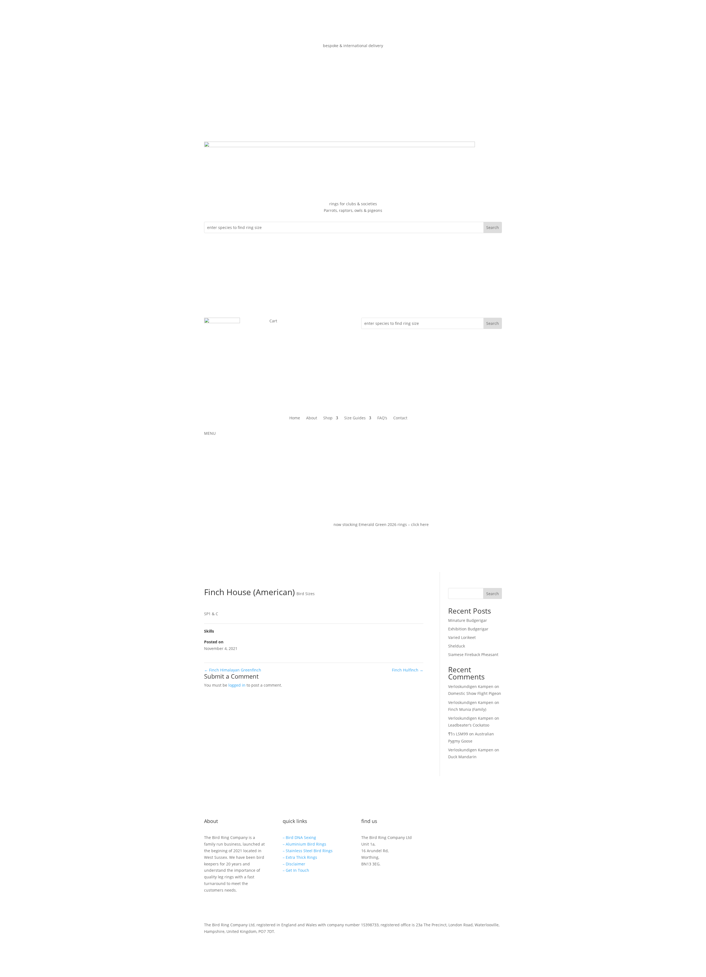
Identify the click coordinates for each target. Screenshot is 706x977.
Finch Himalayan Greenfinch (232, 670)
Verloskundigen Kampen (470, 686)
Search (492, 593)
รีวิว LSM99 (458, 733)
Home (294, 418)
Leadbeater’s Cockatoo (468, 725)
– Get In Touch (296, 870)
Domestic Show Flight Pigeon (474, 693)
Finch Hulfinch (407, 670)
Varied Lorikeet (462, 637)
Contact (400, 418)
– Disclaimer (294, 864)
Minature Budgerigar (467, 620)
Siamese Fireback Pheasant (473, 654)
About (311, 418)
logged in (236, 685)
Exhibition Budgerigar (468, 628)
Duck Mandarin (462, 756)
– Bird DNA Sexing (299, 837)
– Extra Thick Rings (300, 857)
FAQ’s (382, 418)
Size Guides (355, 418)
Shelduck (456, 646)
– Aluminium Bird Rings (304, 844)
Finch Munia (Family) (467, 709)
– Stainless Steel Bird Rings (308, 850)
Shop (328, 418)
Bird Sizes (305, 593)
